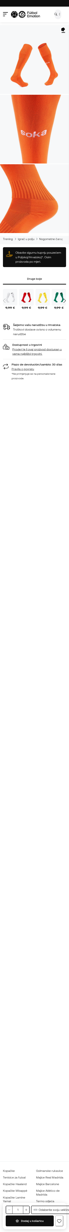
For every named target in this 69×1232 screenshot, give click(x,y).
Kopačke (9, 1170)
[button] (34, 349)
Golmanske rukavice (49, 1170)
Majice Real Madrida (49, 1177)
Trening (8, 239)
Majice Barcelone (47, 1184)
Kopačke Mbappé (15, 1190)
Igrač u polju (26, 239)
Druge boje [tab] (34, 278)
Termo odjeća (45, 1201)
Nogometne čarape (52, 239)
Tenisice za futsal (14, 1177)
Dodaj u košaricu (32, 1220)
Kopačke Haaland (15, 1184)
